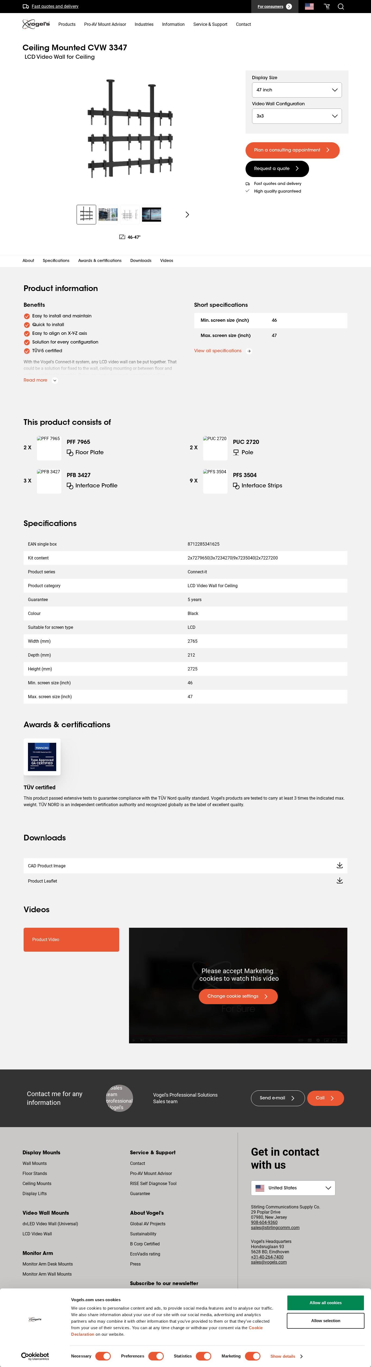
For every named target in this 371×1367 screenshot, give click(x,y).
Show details (283, 1356)
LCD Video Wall (37, 1233)
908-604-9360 (264, 1222)
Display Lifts (35, 1193)
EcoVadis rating (145, 1254)
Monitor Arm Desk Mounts (48, 1264)
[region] (130, 134)
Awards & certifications (100, 261)
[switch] (156, 1356)
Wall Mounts (35, 1163)
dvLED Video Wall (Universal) (50, 1223)
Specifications (56, 261)
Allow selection (325, 1320)
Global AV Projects (147, 1223)
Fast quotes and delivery (55, 6)
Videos (166, 261)
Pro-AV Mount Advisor (151, 1173)
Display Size (264, 78)
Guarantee (140, 1193)
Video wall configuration (278, 104)
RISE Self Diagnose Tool (153, 1183)
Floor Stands (35, 1173)
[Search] (309, 7)
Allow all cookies (326, 1302)
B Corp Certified (145, 1244)
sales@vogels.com (269, 1262)
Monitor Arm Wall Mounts (47, 1274)
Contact (137, 1163)
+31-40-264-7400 (267, 1257)
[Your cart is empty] (326, 6)
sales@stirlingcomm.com (275, 1227)
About (28, 261)
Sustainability (143, 1233)
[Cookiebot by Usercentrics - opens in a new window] (35, 1356)
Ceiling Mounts (37, 1183)
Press (135, 1264)
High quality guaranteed (277, 192)
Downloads (141, 261)
